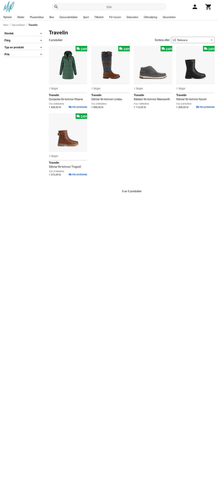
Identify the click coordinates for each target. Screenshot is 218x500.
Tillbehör (99, 17)
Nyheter (7, 17)
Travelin (54, 95)
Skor (51, 17)
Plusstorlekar (37, 17)
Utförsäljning (150, 17)
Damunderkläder (69, 17)
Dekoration (132, 17)
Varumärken (169, 17)
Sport (86, 17)
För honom (115, 17)
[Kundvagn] (208, 6)
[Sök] (56, 7)
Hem (6, 25)
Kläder (20, 17)
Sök (109, 7)
